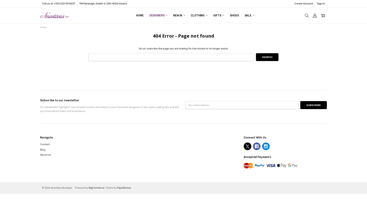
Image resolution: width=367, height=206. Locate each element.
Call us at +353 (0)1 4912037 (58, 3)
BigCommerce (97, 188)
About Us (45, 154)
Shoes (234, 15)
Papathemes (124, 188)
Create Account (303, 3)
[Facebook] (257, 146)
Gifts (217, 15)
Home (140, 15)
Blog (42, 149)
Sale (248, 15)
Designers (157, 15)
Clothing (198, 15)
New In (178, 15)
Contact (45, 144)
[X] (247, 146)
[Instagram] (266, 146)
